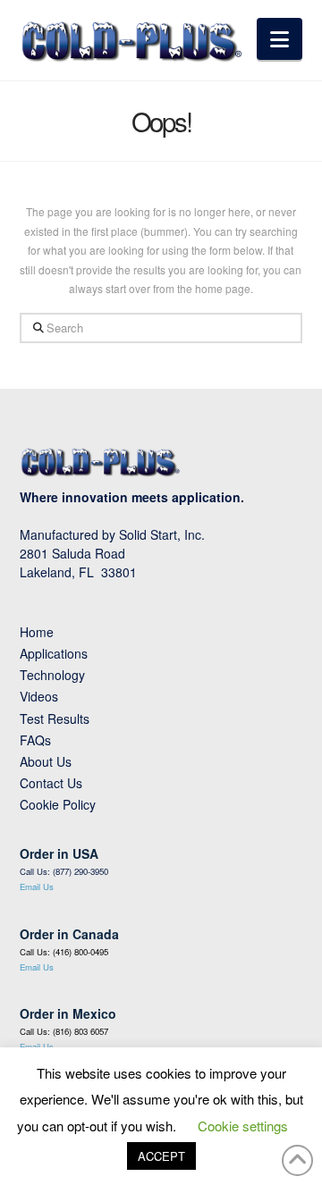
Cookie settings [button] (243, 1125)
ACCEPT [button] (161, 1155)
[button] (279, 39)
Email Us (37, 886)
